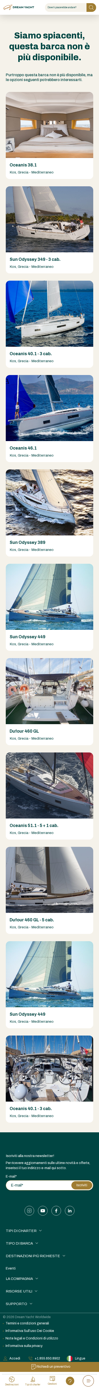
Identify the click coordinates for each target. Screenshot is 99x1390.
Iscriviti (81, 1185)
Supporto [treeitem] (16, 1304)
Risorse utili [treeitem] (19, 1291)
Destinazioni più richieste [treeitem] (33, 1256)
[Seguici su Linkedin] (69, 1211)
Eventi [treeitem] (11, 1268)
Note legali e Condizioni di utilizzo (32, 1338)
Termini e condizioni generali (27, 1323)
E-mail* (11, 1176)
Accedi (14, 1358)
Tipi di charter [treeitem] (21, 1231)
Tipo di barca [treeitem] (19, 1243)
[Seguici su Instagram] (29, 1211)
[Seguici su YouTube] (43, 1211)
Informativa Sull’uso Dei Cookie (30, 1331)
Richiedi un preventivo (53, 1366)
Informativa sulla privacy (24, 1346)
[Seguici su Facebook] (56, 1211)
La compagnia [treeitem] (19, 1279)
